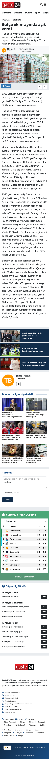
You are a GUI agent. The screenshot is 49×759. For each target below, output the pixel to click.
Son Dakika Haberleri (13, 709)
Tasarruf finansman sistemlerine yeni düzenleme (34, 460)
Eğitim (31, 722)
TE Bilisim (20, 379)
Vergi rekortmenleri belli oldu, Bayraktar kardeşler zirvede (11, 438)
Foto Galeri (9, 719)
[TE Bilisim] (8, 380)
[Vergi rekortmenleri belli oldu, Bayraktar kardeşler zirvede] (12, 427)
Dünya (28, 13)
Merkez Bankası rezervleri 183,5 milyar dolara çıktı (35, 415)
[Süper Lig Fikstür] (45, 586)
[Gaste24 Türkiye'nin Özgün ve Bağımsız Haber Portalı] (11, 5)
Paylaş (7, 86)
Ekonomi (18, 13)
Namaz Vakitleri (11, 698)
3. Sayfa (18, 733)
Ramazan (29, 733)
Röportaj (40, 733)
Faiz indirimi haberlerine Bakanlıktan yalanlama (12, 415)
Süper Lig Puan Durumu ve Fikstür (18, 704)
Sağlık (42, 725)
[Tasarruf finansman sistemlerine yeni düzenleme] (36, 450)
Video (20, 719)
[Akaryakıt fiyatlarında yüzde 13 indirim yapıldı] (36, 427)
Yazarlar (31, 719)
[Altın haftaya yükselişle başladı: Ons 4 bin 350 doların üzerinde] (12, 450)
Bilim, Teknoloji (10, 722)
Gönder (7, 500)
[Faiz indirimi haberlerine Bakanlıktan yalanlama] (12, 405)
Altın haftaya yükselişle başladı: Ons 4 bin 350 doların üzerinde (12, 460)
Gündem (6, 13)
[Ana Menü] (45, 5)
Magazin (32, 725)
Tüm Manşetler (11, 707)
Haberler (6, 20)
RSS (8, 747)
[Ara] (41, 5)
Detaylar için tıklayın (24, 577)
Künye (20, 735)
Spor (37, 13)
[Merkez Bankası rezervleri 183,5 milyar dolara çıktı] (36, 405)
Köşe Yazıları (9, 735)
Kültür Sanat (20, 725)
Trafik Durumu (10, 701)
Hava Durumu (10, 695)
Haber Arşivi (10, 712)
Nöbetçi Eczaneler (12, 693)
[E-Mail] (18, 384)
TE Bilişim (30, 755)
